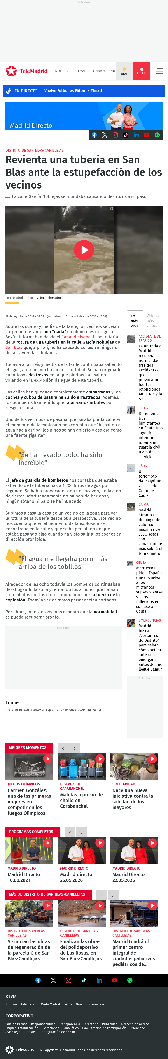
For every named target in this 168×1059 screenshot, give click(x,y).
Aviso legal (13, 1032)
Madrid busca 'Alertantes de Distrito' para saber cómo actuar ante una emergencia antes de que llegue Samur (131, 622)
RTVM (10, 996)
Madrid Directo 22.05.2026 (134, 850)
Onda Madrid (104, 71)
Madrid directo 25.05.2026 (82, 850)
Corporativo (19, 1016)
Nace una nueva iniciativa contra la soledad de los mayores (134, 766)
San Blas (13, 347)
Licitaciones (50, 1028)
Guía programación (90, 1004)
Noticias (62, 71)
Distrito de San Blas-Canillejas (34, 150)
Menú (159, 71)
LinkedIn (136, 135)
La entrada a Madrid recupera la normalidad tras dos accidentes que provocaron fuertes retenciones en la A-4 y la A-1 (131, 338)
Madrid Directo (22, 868)
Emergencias (150, 620)
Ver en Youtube (114, 980)
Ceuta (144, 408)
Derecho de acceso (135, 1024)
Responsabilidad (43, 1024)
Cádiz (143, 466)
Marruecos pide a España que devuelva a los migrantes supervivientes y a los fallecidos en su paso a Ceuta (130, 563)
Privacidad (137, 1028)
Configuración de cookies (58, 1032)
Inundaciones (66, 710)
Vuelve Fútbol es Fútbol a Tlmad (73, 91)
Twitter (105, 135)
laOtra (68, 1004)
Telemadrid (29, 1004)
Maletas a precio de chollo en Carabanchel (82, 766)
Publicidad (110, 1024)
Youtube (147, 135)
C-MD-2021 (84, 116)
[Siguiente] (74, 748)
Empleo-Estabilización (21, 1028)
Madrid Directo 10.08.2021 (29, 850)
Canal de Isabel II (78, 337)
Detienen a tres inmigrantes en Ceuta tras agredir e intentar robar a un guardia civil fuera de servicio (131, 410)
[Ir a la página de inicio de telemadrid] (26, 71)
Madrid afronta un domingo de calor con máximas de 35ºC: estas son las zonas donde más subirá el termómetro (131, 507)
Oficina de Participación (108, 1028)
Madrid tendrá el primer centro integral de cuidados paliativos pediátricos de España (134, 913)
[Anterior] (63, 748)
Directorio (91, 1024)
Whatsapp (157, 135)
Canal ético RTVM (75, 1028)
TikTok (126, 135)
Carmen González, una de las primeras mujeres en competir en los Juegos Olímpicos (29, 766)
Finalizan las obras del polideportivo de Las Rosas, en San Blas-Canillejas (82, 913)
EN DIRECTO (26, 91)
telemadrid (20, 1050)
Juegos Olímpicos (24, 784)
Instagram (115, 135)
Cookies (30, 1032)
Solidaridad (123, 784)
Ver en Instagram (68, 980)
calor (144, 504)
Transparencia (69, 1024)
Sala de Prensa (16, 1024)
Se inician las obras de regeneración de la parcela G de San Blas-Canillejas (29, 913)
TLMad (81, 71)
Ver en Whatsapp (130, 980)
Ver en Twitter (53, 981)
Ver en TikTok (84, 981)
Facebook (94, 135)
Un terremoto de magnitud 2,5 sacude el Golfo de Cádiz (131, 468)
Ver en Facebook (38, 981)
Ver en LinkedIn (99, 980)
